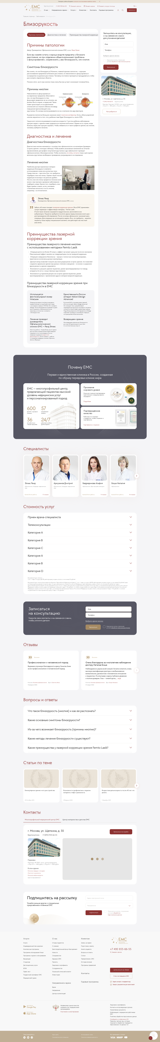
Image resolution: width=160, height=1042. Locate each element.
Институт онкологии (34, 873)
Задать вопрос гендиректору (122, 981)
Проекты (55, 962)
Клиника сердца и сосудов (36, 871)
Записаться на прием (121, 970)
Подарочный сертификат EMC (32, 975)
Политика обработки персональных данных (123, 1016)
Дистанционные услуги (30, 965)
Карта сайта (55, 1034)
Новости (55, 952)
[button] (99, 1)
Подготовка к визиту (87, 946)
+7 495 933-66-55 (61, 6)
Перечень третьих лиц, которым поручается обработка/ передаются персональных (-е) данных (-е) (121, 1023)
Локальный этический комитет (61, 972)
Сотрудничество (57, 968)
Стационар (26, 962)
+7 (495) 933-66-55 (108, 101)
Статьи (83, 955)
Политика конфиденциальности (89, 1037)
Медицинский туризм (29, 978)
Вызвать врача (89, 6)
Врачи (54, 987)
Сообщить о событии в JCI (119, 1019)
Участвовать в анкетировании (69, 1012)
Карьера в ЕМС (56, 959)
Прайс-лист (26, 972)
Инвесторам (56, 975)
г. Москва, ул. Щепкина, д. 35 (114, 99)
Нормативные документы (118, 1010)
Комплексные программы (31, 949)
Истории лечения (86, 962)
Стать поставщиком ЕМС (121, 976)
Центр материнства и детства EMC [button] (76, 819)
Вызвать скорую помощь (107, 6)
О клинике (55, 946)
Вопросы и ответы (86, 952)
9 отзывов (103, 494)
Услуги (73, 10)
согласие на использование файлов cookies (84, 1)
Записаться (131, 10)
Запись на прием (86, 943)
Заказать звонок (76, 6)
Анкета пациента (86, 949)
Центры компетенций (58, 993)
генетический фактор (68, 115)
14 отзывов (132, 494)
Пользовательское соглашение (60, 1037)
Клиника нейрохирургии (35, 875)
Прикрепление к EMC (87, 959)
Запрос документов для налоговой (123, 984)
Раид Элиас (76, 50)
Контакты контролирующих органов (121, 1007)
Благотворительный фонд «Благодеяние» (64, 949)
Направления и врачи (59, 10)
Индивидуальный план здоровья (33, 946)
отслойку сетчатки (72, 153)
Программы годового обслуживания (34, 955)
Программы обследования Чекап (33, 952)
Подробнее (87, 401)
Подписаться (93, 912)
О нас (46, 10)
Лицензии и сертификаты (60, 965)
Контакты (93, 10)
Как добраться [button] (111, 111)
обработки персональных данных (121, 61)
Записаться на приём (121, 832)
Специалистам (56, 955)
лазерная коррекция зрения (63, 207)
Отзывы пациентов (58, 943)
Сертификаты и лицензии (91, 425)
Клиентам (82, 10)
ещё (119, 678)
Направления (56, 990)
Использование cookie (87, 1034)
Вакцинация (26, 959)
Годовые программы (106, 10)
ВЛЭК (25, 968)
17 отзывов (45, 494)
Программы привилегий (88, 965)
